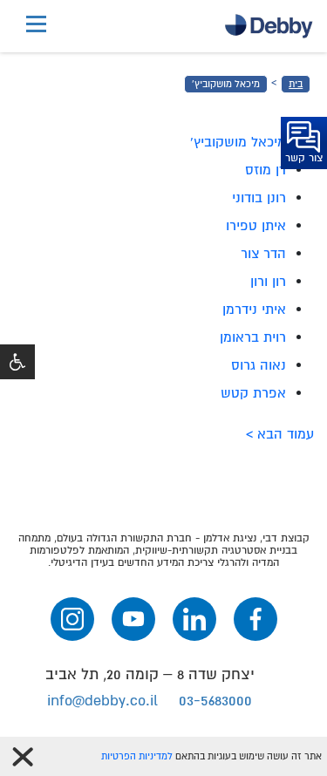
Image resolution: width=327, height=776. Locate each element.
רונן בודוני (259, 198)
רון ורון (268, 281)
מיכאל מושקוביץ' (226, 84)
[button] (17, 361)
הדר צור (263, 253)
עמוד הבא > (280, 434)
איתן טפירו (256, 226)
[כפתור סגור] (22, 757)
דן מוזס (265, 170)
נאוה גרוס (258, 365)
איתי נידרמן (254, 309)
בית (296, 84)
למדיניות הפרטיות (137, 756)
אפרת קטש (253, 393)
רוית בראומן (253, 337)
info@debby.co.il (102, 700)
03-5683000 (215, 700)
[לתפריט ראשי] (36, 26)
